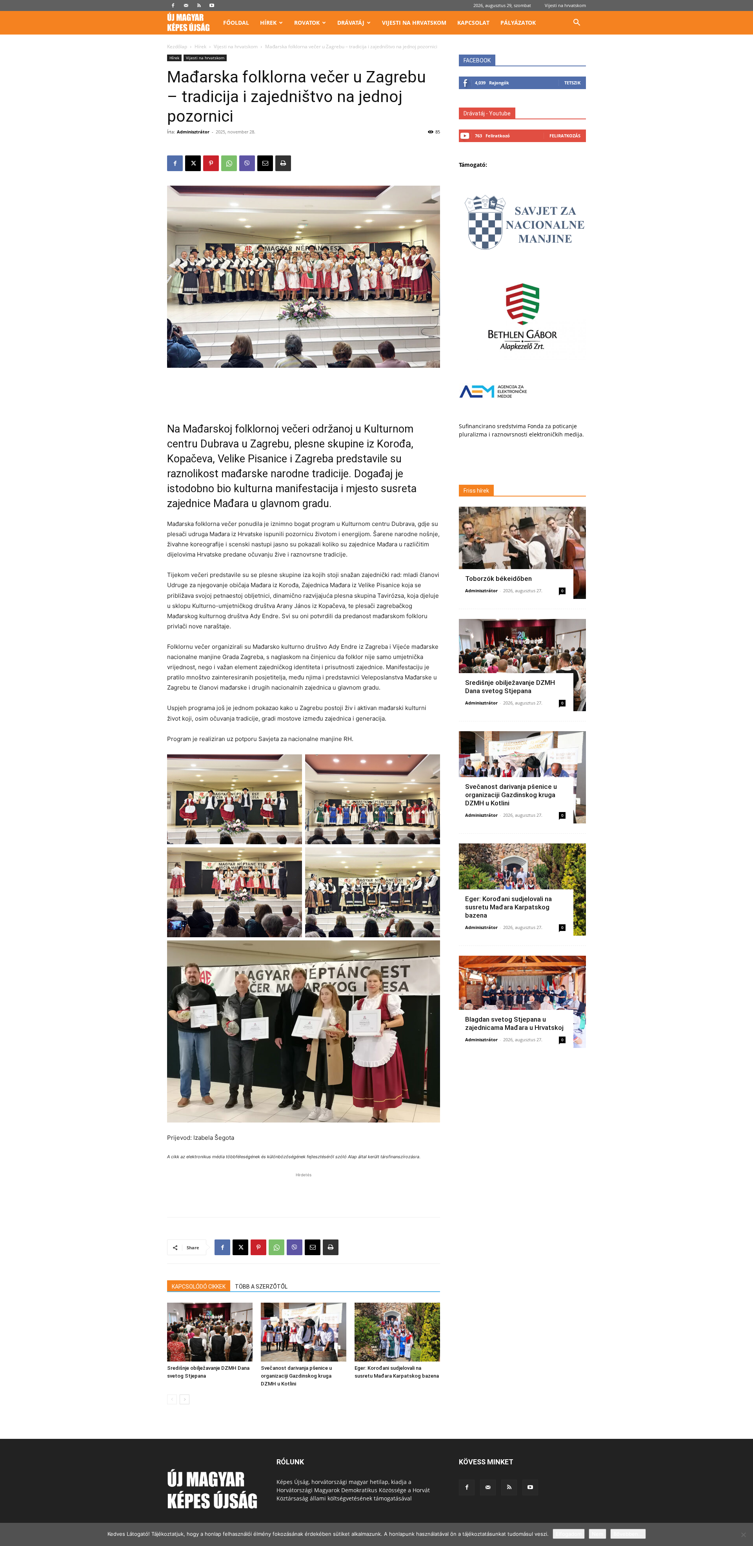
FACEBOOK (477, 60)
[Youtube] (212, 5)
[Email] (265, 163)
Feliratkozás (564, 136)
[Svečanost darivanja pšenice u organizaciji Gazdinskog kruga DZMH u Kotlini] (303, 1332)
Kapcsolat (473, 22)
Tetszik (572, 83)
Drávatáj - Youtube (487, 113)
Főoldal (236, 22)
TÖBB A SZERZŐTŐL (261, 1286)
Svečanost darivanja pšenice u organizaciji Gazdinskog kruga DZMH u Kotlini (296, 1376)
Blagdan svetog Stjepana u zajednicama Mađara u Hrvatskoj (514, 1023)
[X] (193, 163)
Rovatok (307, 22)
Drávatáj (350, 22)
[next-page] (184, 1399)
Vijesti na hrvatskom (565, 5)
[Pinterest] (211, 163)
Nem (597, 1534)
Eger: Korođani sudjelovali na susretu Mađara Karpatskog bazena (508, 907)
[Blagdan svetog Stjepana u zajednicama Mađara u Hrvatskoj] (522, 1002)
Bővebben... (628, 1534)
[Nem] (743, 1535)
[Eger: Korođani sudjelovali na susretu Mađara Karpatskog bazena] (397, 1332)
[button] (576, 23)
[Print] (283, 163)
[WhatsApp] (229, 163)
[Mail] (186, 5)
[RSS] (199, 5)
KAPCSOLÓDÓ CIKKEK (199, 1286)
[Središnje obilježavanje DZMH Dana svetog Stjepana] (210, 1332)
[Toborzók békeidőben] (522, 553)
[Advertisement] (303, 390)
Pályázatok (518, 22)
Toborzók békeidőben (498, 578)
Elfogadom (569, 1534)
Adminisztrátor (193, 132)
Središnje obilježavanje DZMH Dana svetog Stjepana (510, 687)
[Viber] (247, 163)
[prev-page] (172, 1399)
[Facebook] (173, 5)
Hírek (268, 22)
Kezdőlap (177, 46)
